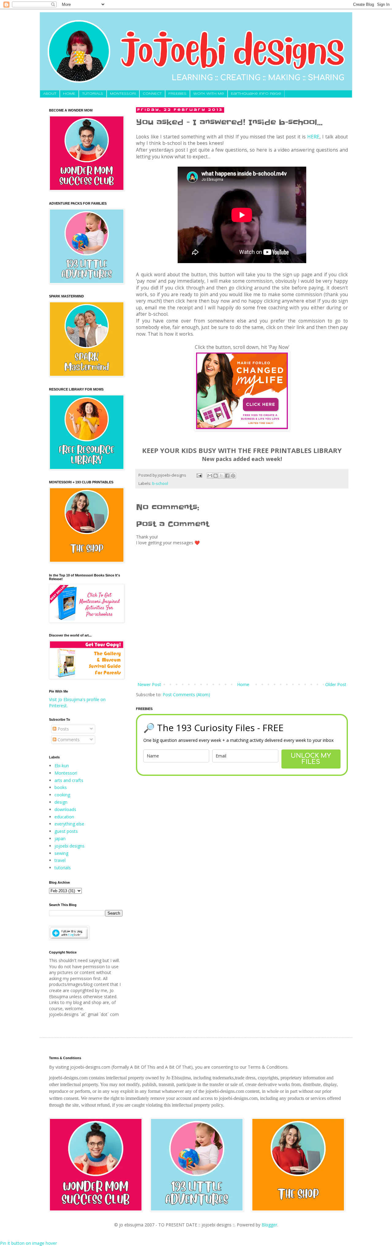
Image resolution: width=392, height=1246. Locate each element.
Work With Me (208, 93)
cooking (62, 795)
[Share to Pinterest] (233, 476)
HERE (313, 137)
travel (60, 860)
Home (243, 684)
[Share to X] (221, 476)
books (61, 787)
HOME (69, 93)
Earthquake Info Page (256, 93)
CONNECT (152, 93)
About (49, 93)
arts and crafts (69, 780)
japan (60, 838)
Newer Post (149, 684)
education (64, 817)
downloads (65, 809)
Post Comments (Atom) (186, 694)
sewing (61, 853)
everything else (69, 824)
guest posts (66, 831)
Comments (68, 739)
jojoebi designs (70, 846)
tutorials (63, 867)
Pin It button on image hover (28, 1243)
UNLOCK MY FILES (311, 758)
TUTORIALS (92, 93)
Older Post (335, 684)
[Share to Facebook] (227, 476)
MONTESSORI (123, 93)
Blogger (269, 1225)
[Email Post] (199, 475)
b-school (160, 483)
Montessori (66, 773)
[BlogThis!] (216, 476)
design (61, 802)
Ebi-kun (62, 765)
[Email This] (210, 476)
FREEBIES (177, 93)
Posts (62, 729)
